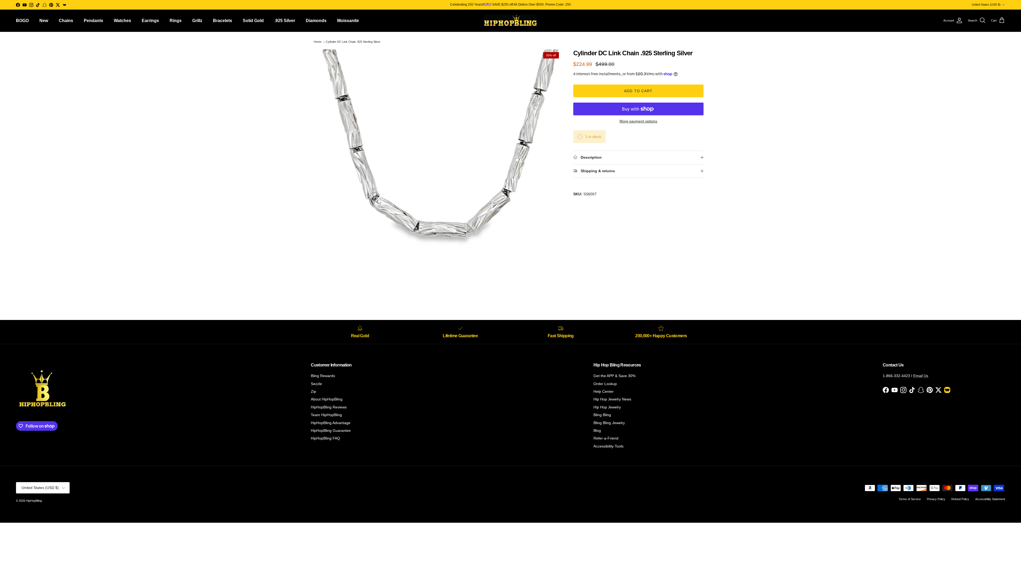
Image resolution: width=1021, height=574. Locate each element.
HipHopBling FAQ (325, 438)
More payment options (638, 121)
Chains (66, 20)
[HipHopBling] (510, 20)
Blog (597, 430)
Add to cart (638, 91)
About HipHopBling (326, 399)
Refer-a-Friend (605, 438)
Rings (176, 20)
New (43, 20)
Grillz (197, 20)
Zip (313, 391)
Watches (122, 20)
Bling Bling (602, 415)
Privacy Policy (936, 499)
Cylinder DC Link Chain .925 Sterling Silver (353, 42)
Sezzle (316, 384)
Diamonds (316, 20)
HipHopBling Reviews (329, 407)
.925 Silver (284, 20)
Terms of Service (910, 499)
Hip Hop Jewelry (607, 407)
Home (317, 42)
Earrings (150, 20)
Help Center (603, 391)
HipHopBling (34, 500)
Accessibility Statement (990, 499)
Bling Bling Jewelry (609, 423)
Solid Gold (253, 20)
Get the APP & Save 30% (614, 376)
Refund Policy (960, 499)
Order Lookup (605, 384)
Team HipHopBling (326, 415)
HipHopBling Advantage (330, 423)
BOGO (22, 20)
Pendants (93, 20)
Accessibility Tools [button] (608, 446)
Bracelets (222, 20)
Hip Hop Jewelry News (612, 399)
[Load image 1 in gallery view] (439, 171)
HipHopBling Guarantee (331, 430)
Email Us (920, 376)
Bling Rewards (323, 376)
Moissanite (348, 20)
